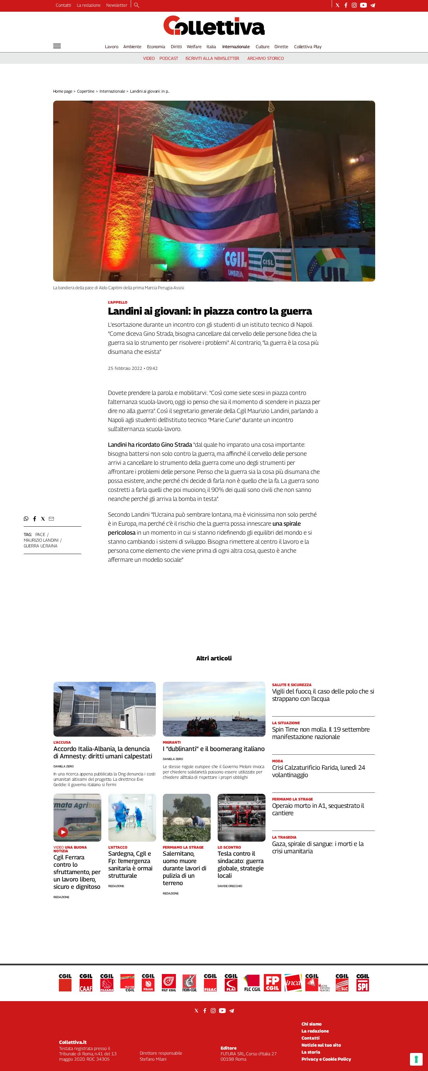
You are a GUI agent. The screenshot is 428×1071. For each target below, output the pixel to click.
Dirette (281, 46)
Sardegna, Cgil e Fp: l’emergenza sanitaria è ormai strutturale (130, 864)
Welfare (194, 46)
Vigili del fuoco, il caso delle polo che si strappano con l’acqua (323, 694)
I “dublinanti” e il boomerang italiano (214, 748)
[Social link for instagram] (354, 5)
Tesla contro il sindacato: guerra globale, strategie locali (241, 864)
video (149, 58)
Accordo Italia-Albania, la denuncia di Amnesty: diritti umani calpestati (103, 752)
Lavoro (111, 46)
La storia (311, 1052)
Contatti (63, 5)
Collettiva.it (73, 1042)
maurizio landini (41, 540)
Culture (263, 46)
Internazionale (236, 46)
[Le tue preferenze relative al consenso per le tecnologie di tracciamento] (416, 1059)
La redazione (89, 5)
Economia (156, 46)
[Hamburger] (57, 46)
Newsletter (116, 5)
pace (40, 534)
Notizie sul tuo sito (321, 1045)
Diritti (176, 46)
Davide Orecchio (230, 886)
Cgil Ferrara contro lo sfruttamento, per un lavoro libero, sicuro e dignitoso (77, 872)
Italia (211, 46)
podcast (168, 58)
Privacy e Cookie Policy (326, 1059)
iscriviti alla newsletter (212, 58)
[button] (26, 518)
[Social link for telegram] (372, 5)
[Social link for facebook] (345, 5)
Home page (62, 91)
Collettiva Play (308, 46)
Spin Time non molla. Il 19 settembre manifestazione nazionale (321, 733)
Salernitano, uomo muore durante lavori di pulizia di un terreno (184, 868)
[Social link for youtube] (363, 5)
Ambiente (132, 46)
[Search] (136, 6)
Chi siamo (312, 1024)
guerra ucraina (41, 545)
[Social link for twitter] (337, 5)
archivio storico (265, 58)
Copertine (85, 91)
